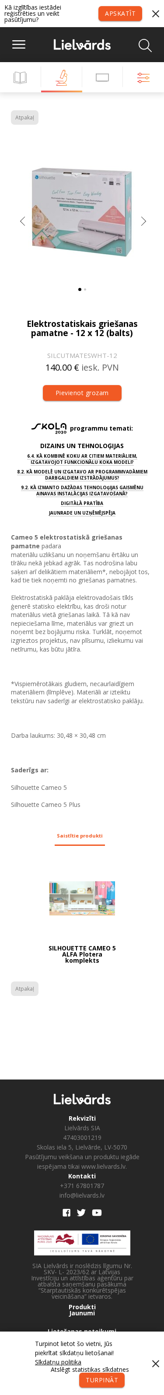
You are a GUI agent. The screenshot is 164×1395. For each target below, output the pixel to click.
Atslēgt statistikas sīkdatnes (90, 1369)
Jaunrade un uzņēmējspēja (82, 513)
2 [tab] (85, 289)
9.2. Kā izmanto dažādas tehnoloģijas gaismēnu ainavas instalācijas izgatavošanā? (82, 490)
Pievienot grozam (82, 393)
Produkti (82, 1307)
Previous (23, 223)
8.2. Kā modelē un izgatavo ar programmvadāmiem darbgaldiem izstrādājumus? (82, 475)
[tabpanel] (82, 210)
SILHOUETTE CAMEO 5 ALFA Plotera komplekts (82, 954)
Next (143, 223)
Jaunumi (82, 1313)
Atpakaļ (24, 117)
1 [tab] (79, 289)
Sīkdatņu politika (58, 1362)
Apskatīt (120, 13)
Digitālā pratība (82, 503)
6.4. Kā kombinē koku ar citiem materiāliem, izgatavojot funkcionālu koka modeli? (82, 459)
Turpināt (102, 1380)
